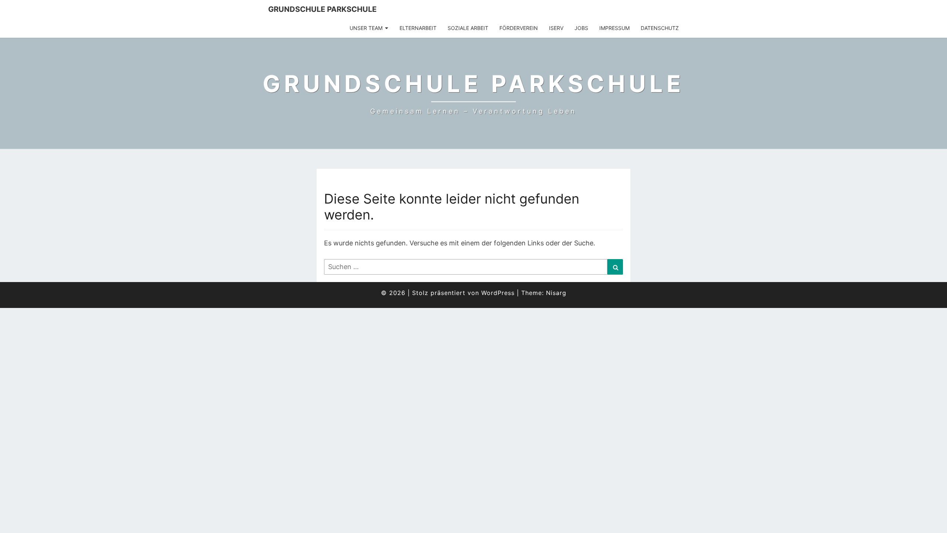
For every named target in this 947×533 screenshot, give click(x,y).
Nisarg (556, 292)
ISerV (556, 28)
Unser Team (366, 28)
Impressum (614, 28)
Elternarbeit (418, 28)
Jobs (581, 28)
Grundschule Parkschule (322, 9)
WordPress (498, 292)
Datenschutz (660, 28)
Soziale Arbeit (468, 28)
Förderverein (518, 28)
